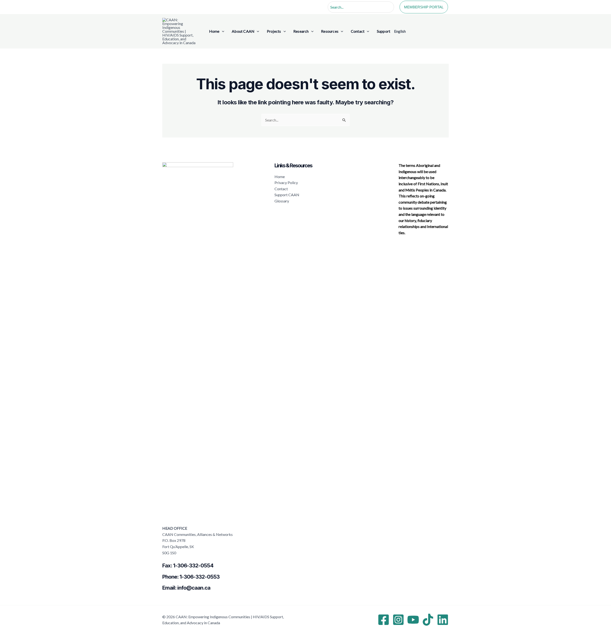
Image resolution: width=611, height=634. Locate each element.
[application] (222, 31)
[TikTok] (428, 620)
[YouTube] (413, 620)
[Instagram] (398, 620)
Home (279, 176)
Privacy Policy (286, 182)
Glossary (281, 201)
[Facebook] (384, 620)
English (400, 31)
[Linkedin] (443, 620)
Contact (281, 188)
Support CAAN (286, 194)
